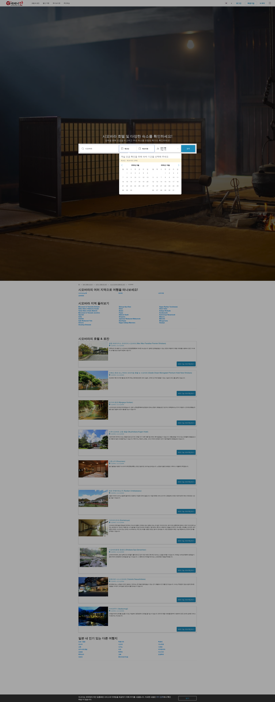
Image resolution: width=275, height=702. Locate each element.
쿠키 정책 (159, 697)
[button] (122, 165)
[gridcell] (127, 173)
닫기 (187, 698)
